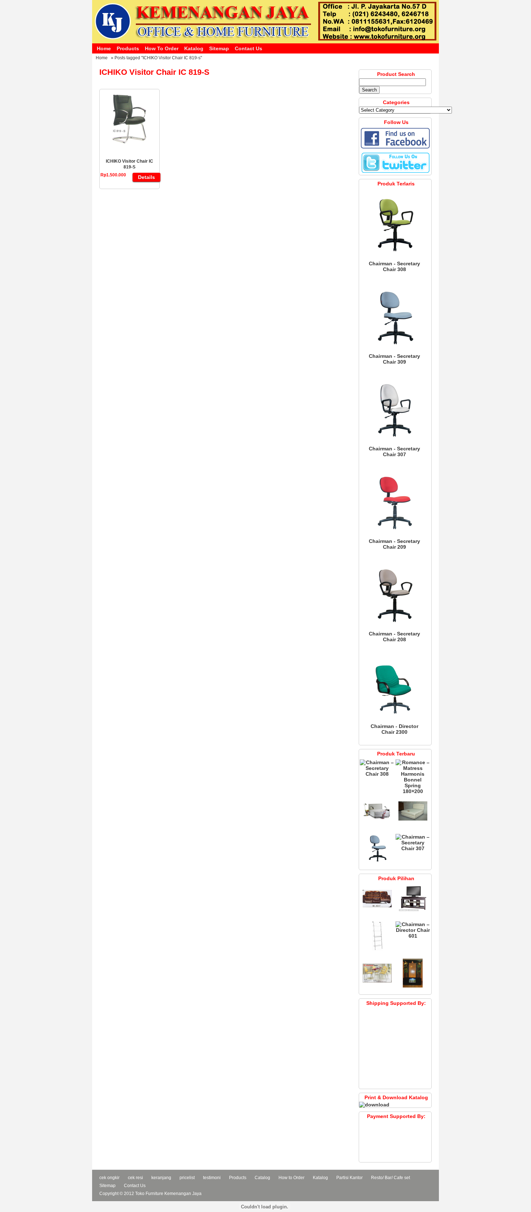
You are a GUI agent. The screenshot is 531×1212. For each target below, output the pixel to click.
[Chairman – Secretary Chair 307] (394, 443)
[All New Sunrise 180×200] (412, 824)
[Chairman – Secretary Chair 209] (394, 535)
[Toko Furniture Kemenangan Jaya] (265, 41)
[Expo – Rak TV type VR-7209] (412, 911)
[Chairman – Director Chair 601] (413, 936)
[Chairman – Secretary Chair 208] (394, 628)
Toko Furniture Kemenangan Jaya (168, 1193)
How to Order (161, 48)
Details (146, 177)
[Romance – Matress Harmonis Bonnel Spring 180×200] (413, 791)
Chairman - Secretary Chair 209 (394, 544)
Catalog (262, 1177)
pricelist (187, 1177)
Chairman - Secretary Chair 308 (394, 266)
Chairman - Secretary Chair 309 (394, 359)
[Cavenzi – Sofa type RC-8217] (377, 911)
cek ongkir (109, 1177)
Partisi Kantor (349, 1177)
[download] (374, 1105)
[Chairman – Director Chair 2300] (394, 720)
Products (128, 48)
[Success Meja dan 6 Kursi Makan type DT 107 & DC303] (377, 986)
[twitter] (395, 172)
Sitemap (219, 48)
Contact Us (248, 48)
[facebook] (395, 148)
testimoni (212, 1177)
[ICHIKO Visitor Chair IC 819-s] (130, 143)
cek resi (135, 1177)
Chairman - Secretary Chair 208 (394, 636)
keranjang (161, 1177)
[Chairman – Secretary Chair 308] (394, 258)
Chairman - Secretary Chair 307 (394, 451)
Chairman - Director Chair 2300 (394, 729)
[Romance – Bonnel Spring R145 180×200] (377, 824)
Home (104, 48)
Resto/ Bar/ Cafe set (390, 1177)
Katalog (193, 48)
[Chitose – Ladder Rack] (377, 948)
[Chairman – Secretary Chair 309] (394, 350)
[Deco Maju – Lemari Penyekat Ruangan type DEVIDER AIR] (412, 986)
